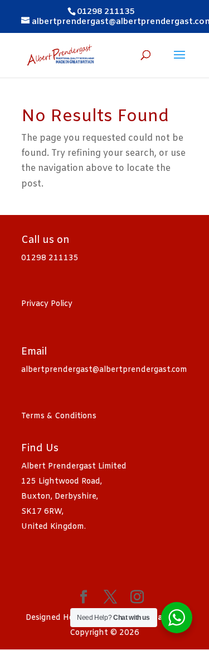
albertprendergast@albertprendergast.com (104, 370)
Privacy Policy (46, 304)
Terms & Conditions (58, 416)
